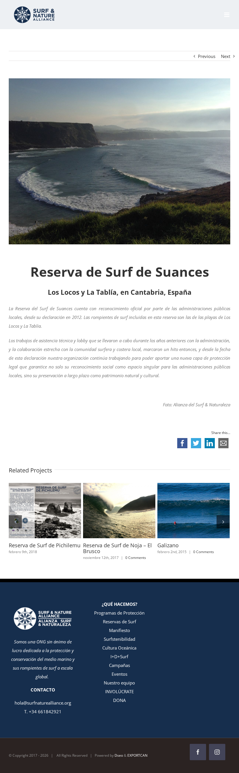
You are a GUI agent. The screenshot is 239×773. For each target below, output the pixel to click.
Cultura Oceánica (119, 648)
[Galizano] (193, 510)
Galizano (183, 510)
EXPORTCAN (137, 755)
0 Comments (135, 557)
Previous (206, 56)
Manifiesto (119, 630)
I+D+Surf (119, 656)
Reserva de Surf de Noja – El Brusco (108, 510)
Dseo (119, 755)
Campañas (119, 665)
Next (225, 56)
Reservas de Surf (119, 621)
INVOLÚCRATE (119, 691)
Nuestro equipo (119, 683)
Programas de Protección (119, 613)
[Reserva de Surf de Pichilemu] (45, 510)
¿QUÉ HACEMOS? (119, 604)
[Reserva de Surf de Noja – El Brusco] (119, 510)
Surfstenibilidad (119, 639)
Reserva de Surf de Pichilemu (34, 510)
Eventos (119, 674)
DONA (119, 700)
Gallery (55, 510)
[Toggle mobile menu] (227, 15)
